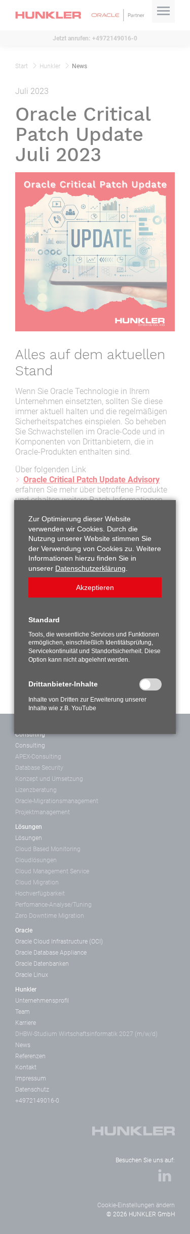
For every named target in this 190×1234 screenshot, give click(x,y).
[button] (95, 587)
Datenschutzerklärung (90, 568)
